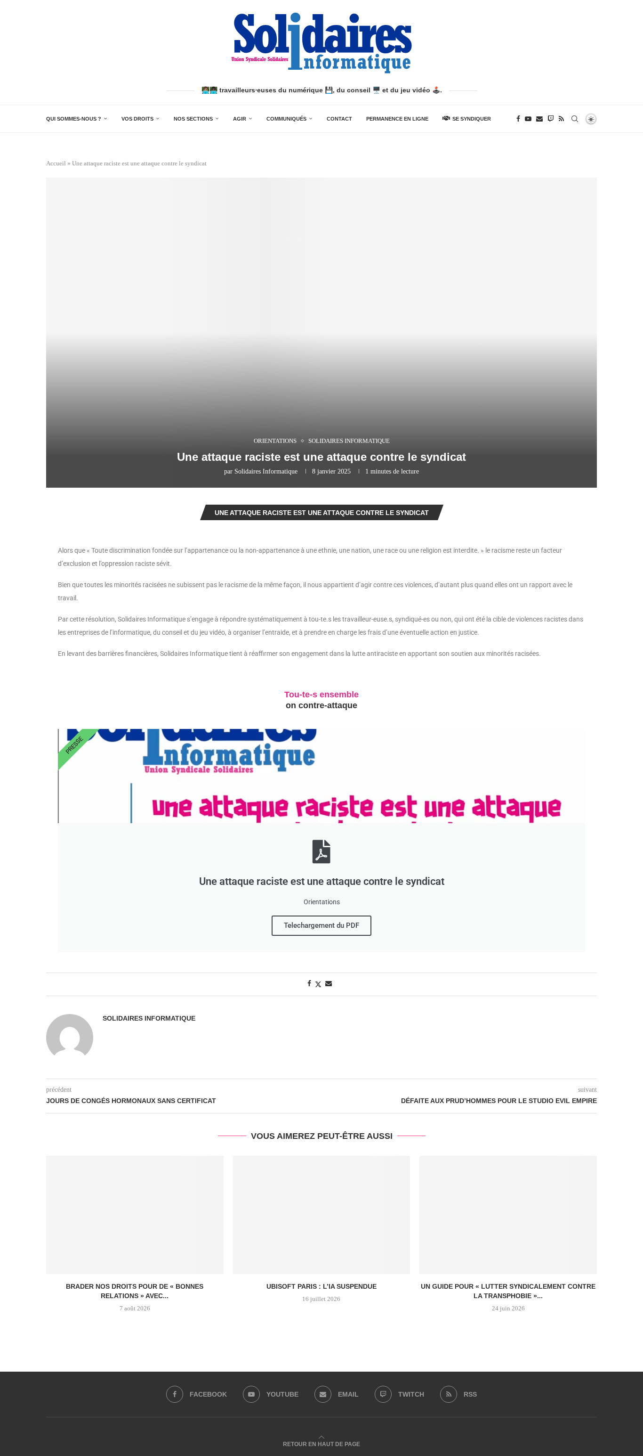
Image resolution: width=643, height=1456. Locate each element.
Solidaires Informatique (265, 471)
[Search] (574, 118)
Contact (339, 119)
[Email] (539, 118)
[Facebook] (518, 118)
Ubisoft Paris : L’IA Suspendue (321, 1286)
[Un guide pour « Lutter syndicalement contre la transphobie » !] (508, 1215)
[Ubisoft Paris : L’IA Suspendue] (321, 1215)
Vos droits (137, 119)
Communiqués (286, 119)
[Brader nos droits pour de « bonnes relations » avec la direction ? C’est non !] (135, 1215)
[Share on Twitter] (318, 984)
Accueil (56, 163)
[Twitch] (550, 118)
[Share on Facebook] (309, 984)
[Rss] (561, 118)
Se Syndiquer (471, 119)
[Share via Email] (328, 984)
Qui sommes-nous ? (73, 119)
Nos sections (193, 119)
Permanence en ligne (397, 119)
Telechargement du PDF (321, 925)
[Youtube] (528, 118)
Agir (239, 119)
